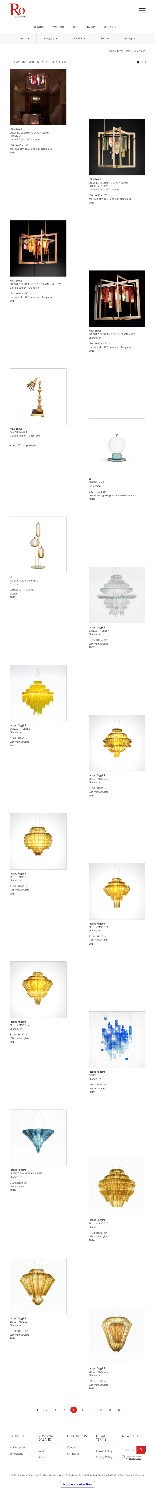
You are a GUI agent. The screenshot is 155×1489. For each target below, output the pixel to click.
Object (75, 27)
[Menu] (140, 10)
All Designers (17, 1447)
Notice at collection (77, 1484)
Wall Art (58, 27)
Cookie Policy (104, 1451)
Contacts (72, 1447)
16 (119, 1409)
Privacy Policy (104, 1457)
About (41, 1457)
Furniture (39, 27)
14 (100, 1409)
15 (110, 1409)
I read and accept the (134, 1457)
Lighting (92, 27)
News (41, 1451)
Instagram (73, 1453)
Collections (16, 1453)
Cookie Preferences (135, 1475)
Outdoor (110, 27)
